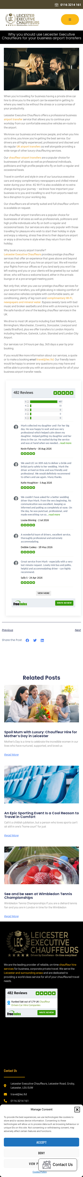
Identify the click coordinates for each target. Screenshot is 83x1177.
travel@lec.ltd (45, 359)
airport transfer (13, 119)
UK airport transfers (29, 147)
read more (65, 443)
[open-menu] (70, 19)
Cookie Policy (40, 1172)
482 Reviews (23, 393)
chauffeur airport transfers (25, 158)
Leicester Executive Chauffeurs (22, 254)
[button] (77, 1110)
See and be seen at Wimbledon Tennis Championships (38, 895)
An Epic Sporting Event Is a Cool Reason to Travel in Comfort (41, 815)
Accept (41, 1142)
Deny (41, 1153)
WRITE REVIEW (64, 603)
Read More (11, 754)
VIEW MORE (43, 593)
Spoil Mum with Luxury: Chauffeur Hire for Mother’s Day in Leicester (40, 734)
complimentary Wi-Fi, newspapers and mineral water (38, 300)
